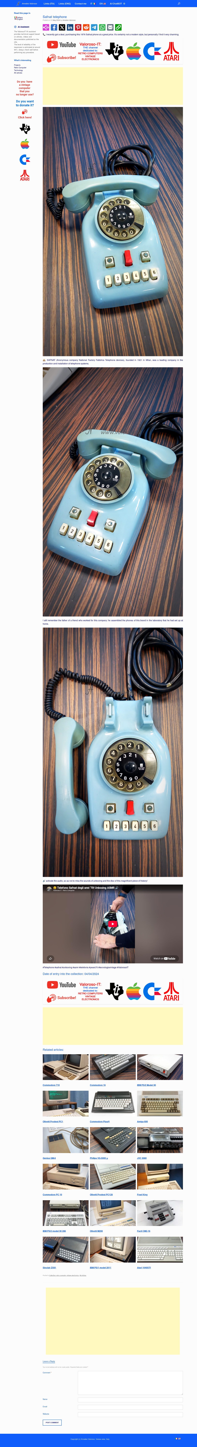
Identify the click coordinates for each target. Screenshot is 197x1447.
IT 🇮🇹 (93, 3)
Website (46, 1414)
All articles (83, 1275)
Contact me (80, 3)
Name (45, 1399)
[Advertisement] (113, 86)
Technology (18, 70)
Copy (118, 27)
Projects (17, 65)
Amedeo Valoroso (69, 20)
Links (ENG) (65, 3)
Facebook (54, 27)
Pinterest (78, 27)
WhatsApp (102, 27)
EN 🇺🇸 (103, 3)
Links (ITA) (49, 3)
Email (45, 1406)
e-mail (110, 27)
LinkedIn (70, 27)
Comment (47, 1372)
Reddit (86, 27)
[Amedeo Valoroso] (27, 3)
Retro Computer (20, 67)
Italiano (20, 17)
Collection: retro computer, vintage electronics (64, 1275)
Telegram (94, 27)
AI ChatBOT (116, 3)
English (20, 19)
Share (46, 27)
